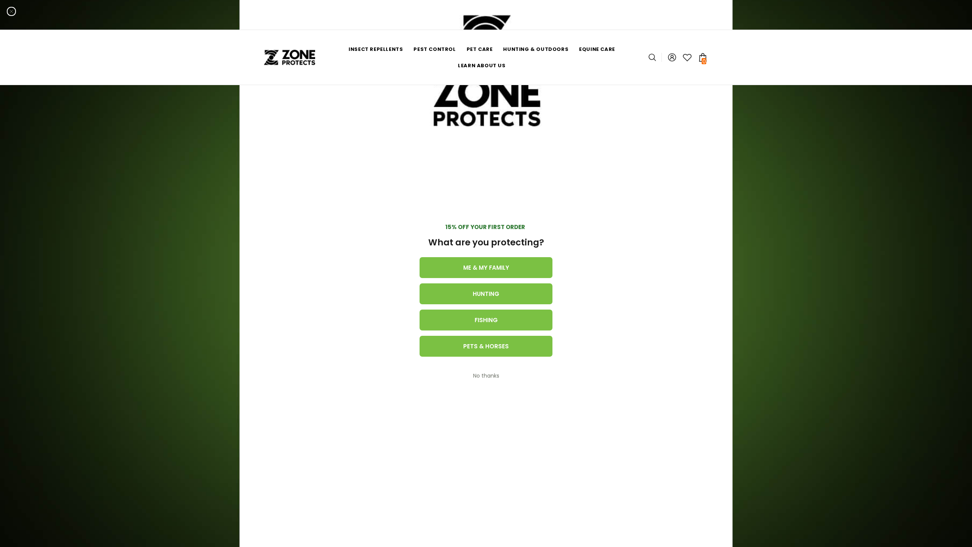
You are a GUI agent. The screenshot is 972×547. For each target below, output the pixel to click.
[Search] (655, 57)
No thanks (486, 375)
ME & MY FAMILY (486, 268)
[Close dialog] (11, 11)
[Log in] (672, 57)
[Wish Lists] (687, 57)
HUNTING (486, 294)
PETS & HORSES (486, 346)
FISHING (486, 320)
